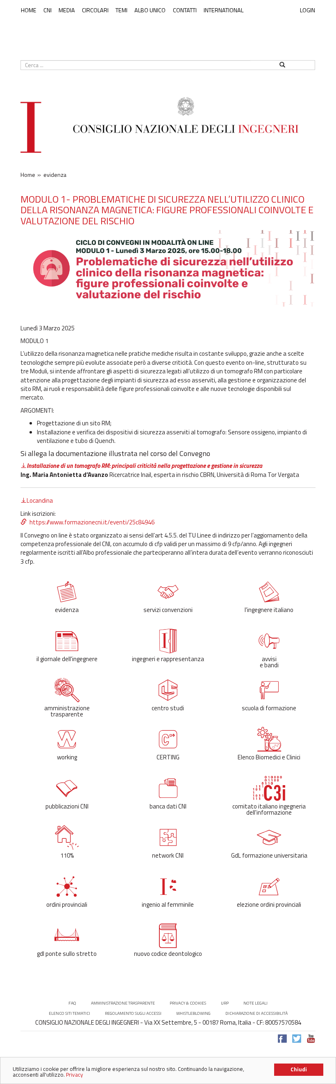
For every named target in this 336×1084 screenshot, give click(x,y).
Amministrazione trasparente (123, 1003)
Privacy (74, 1074)
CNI (47, 10)
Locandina (40, 500)
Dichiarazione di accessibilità (256, 1013)
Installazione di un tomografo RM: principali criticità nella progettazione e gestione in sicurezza (144, 465)
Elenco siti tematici (69, 1013)
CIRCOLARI (95, 10)
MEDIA (67, 10)
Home (28, 10)
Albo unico (150, 10)
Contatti (185, 10)
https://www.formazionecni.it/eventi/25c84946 (92, 522)
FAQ (72, 1003)
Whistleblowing (193, 1013)
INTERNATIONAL (223, 10)
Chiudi (299, 1069)
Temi (121, 10)
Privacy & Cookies (188, 1003)
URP (225, 1003)
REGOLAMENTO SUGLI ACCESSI (133, 1013)
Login (307, 10)
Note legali (255, 1003)
